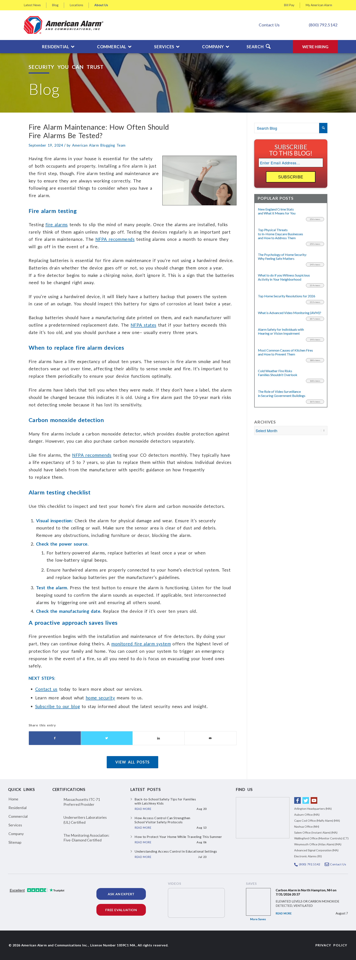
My (319, 5)
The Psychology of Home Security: (282, 256)
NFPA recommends (115, 239)
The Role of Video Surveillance (281, 393)
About (101, 5)
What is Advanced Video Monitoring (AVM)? (289, 313)
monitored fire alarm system (141, 643)
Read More (284, 913)
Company (16, 833)
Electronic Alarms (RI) (308, 856)
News (32, 5)
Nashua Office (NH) (306, 826)
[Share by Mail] (210, 738)
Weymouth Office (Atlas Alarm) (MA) (317, 844)
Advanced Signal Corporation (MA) (316, 850)
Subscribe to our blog (57, 706)
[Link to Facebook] (297, 800)
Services (15, 825)
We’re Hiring (315, 46)
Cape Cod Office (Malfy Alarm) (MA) (317, 820)
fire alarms (56, 224)
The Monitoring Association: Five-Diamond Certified (86, 837)
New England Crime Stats (276, 211)
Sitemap (14, 842)
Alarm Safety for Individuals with (281, 331)
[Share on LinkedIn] (158, 738)
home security (100, 697)
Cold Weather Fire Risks (277, 373)
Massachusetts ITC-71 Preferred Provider (81, 801)
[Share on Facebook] (55, 738)
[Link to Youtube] (314, 800)
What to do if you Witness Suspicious (284, 277)
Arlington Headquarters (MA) (313, 808)
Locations (76, 5)
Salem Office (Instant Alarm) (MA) (315, 832)
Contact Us (269, 24)
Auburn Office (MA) (307, 814)
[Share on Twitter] (107, 738)
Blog (55, 5)
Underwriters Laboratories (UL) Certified (85, 819)
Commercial (18, 816)
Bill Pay (289, 5)
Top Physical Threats (280, 234)
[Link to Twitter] (305, 800)
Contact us (46, 689)
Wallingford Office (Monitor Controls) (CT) (321, 838)
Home (13, 799)
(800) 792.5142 (323, 24)
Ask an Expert (121, 894)
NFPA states (143, 324)
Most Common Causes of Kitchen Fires (285, 352)
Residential (17, 807)
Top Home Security (286, 296)
